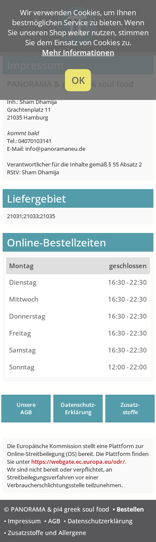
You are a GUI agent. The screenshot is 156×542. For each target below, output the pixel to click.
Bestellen (130, 509)
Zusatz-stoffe (130, 408)
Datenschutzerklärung (100, 521)
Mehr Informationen (78, 52)
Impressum (24, 521)
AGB (54, 521)
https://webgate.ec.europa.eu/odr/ (78, 462)
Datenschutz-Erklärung (78, 408)
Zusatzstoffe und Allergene (47, 533)
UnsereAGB (26, 408)
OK (78, 80)
